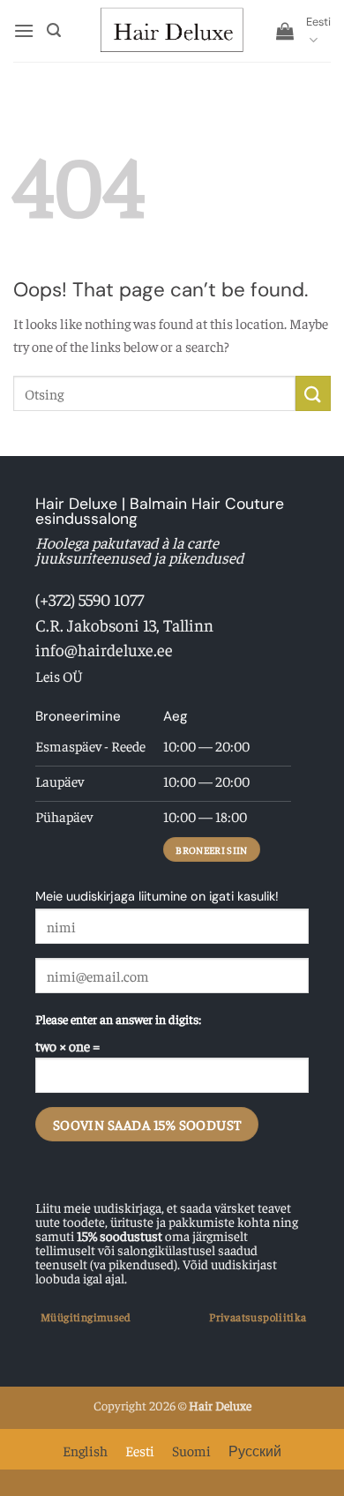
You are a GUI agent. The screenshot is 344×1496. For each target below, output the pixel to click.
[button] (23, 30)
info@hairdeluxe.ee (104, 649)
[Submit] (313, 393)
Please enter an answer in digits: (118, 1019)
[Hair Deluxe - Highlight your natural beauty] (171, 31)
